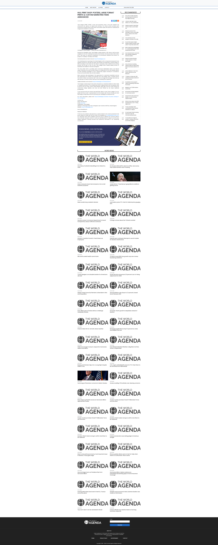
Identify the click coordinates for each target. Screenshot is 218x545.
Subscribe (120, 525)
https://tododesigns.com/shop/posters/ (102, 81)
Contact (125, 538)
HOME (86, 7)
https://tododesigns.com (99, 59)
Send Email (82, 103)
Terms (92, 538)
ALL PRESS (100, 7)
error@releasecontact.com (112, 115)
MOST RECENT (93, 7)
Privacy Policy (103, 538)
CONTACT (107, 7)
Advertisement (114, 538)
